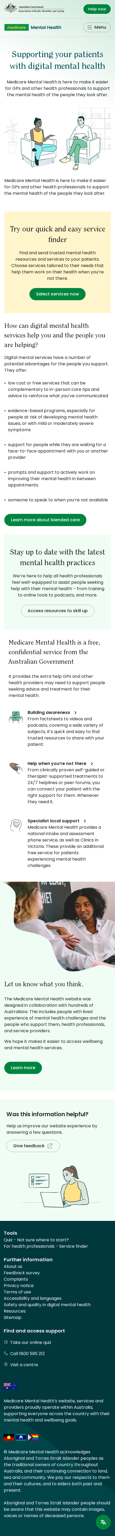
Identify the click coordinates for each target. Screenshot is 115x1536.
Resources (15, 1311)
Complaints (16, 1279)
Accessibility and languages (33, 1298)
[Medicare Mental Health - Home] (32, 27)
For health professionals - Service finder (46, 1246)
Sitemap (12, 1317)
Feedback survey (22, 1273)
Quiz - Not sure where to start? (36, 1240)
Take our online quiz (30, 1342)
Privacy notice (19, 1286)
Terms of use (17, 1292)
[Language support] (103, 1522)
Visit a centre (24, 1365)
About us (13, 1266)
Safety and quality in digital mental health (47, 1305)
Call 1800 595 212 (27, 1354)
